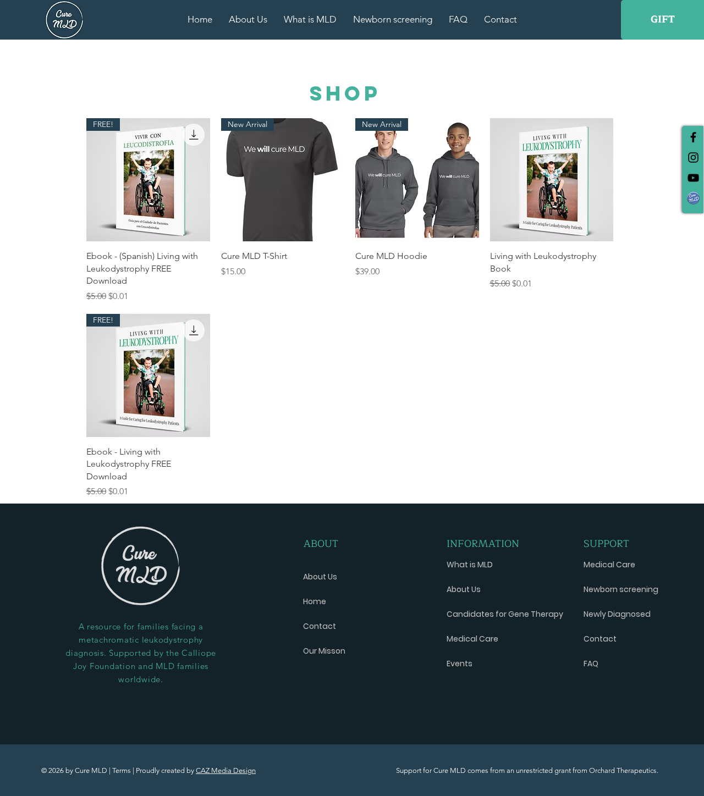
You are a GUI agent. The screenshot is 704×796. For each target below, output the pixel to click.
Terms (122, 770)
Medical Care (472, 638)
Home (314, 601)
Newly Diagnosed (617, 614)
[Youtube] (693, 178)
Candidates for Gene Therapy (496, 614)
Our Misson (324, 650)
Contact (319, 626)
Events (459, 663)
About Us (320, 576)
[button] (693, 198)
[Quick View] (552, 180)
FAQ (591, 663)
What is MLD (470, 564)
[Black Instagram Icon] (693, 157)
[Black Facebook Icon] (693, 137)
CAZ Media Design (226, 770)
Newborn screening (621, 589)
